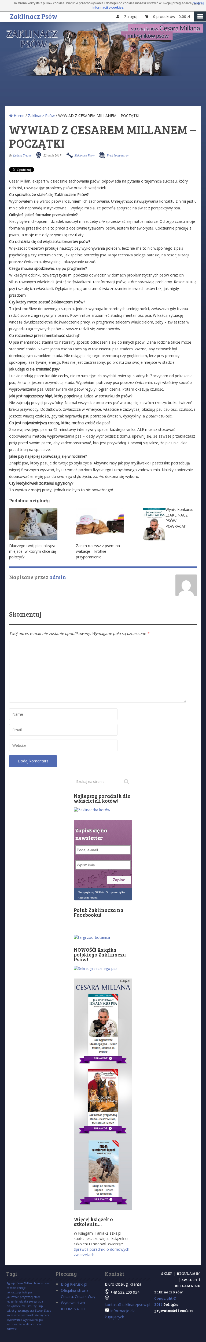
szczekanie (13, 1315)
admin (57, 577)
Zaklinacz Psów (33, 15)
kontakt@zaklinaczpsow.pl (127, 1304)
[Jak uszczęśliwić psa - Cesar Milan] (103, 74)
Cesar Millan (24, 1283)
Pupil (41, 1306)
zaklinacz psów (32, 1324)
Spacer (39, 1310)
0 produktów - (171, 16)
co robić (11, 1288)
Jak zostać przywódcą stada (24, 1297)
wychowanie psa (33, 1320)
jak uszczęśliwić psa (19, 1292)
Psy (34, 1306)
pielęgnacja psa (16, 1306)
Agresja (11, 1283)
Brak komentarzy (117, 155)
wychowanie (14, 1320)
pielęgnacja (36, 1301)
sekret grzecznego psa (20, 1310)
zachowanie (14, 1324)
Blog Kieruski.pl (74, 1284)
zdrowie (12, 1329)
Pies (29, 1306)
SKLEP (166, 1273)
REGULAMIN (188, 1273)
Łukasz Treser (22, 155)
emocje (21, 1288)
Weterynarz (42, 1315)
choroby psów (41, 1283)
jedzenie (12, 1301)
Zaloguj (131, 16)
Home (18, 115)
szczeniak (27, 1315)
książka (23, 1301)
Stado (47, 1310)
